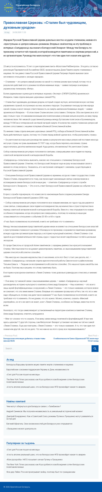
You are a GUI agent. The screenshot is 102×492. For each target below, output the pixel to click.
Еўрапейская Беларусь (28, 5)
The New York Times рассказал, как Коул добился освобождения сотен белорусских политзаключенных (45, 465)
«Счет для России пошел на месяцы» (23, 374)
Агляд (6, 32)
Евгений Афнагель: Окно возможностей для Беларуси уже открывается (39, 424)
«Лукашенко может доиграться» (21, 429)
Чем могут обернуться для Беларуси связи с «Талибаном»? (33, 406)
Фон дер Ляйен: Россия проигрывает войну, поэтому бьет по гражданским (40, 472)
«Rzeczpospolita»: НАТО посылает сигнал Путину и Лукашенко (34, 459)
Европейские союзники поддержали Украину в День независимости (37, 369)
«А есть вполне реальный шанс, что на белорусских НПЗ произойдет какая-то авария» (46, 387)
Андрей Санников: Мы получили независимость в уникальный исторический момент (44, 411)
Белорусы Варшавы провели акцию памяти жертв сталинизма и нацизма (39, 364)
